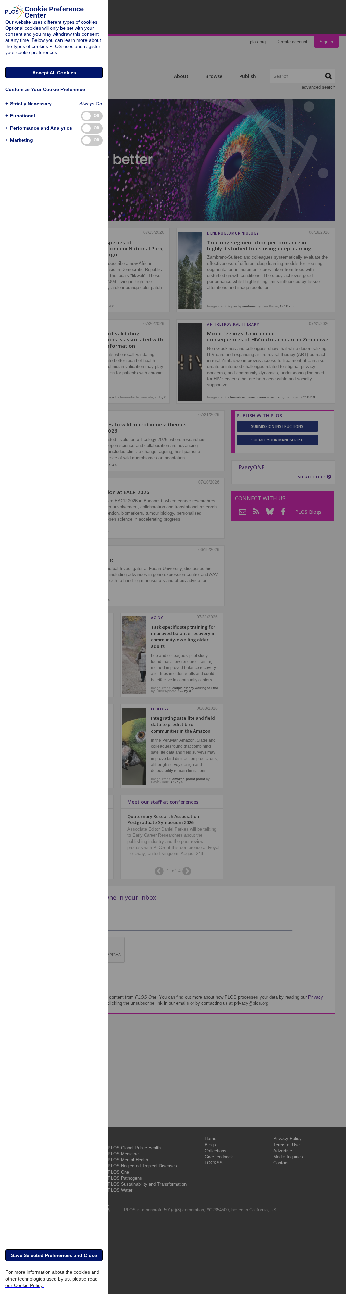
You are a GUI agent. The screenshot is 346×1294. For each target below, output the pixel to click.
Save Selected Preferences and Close (54, 1255)
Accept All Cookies (54, 72)
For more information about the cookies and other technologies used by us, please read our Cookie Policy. (52, 1278)
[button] (28, 104)
